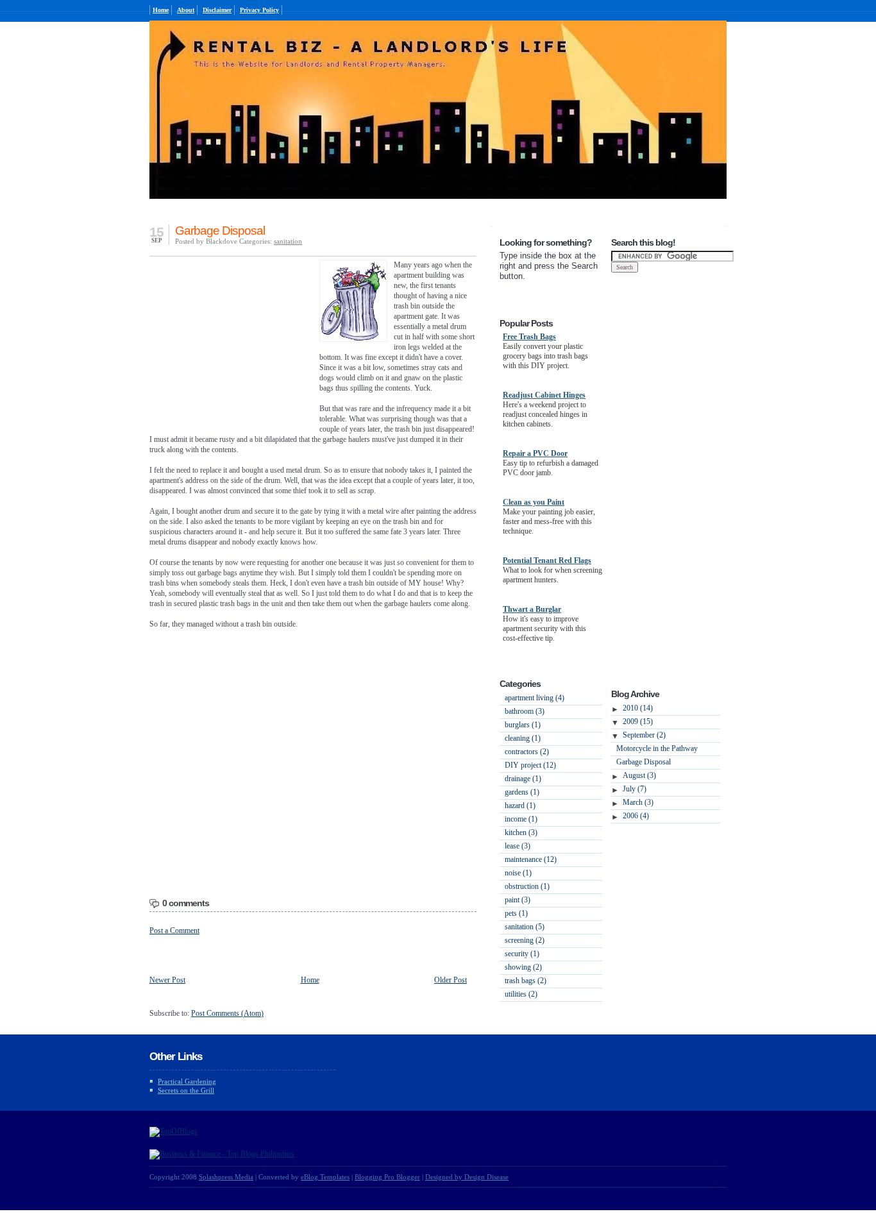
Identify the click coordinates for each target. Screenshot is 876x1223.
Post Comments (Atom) (227, 1013)
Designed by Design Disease (467, 1177)
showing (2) (523, 967)
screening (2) (524, 940)
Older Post (450, 979)
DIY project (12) (530, 765)
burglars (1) (523, 724)
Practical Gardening (187, 1081)
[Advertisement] (229, 343)
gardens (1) (522, 792)
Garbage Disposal (220, 230)
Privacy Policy (259, 9)
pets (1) (516, 913)
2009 (638, 721)
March (638, 802)
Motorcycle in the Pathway (657, 748)
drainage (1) (523, 778)
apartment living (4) (534, 697)
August (639, 775)
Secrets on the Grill (186, 1090)
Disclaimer (217, 9)
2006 (636, 815)
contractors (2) (527, 751)
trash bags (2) (525, 980)
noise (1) (518, 872)
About (185, 9)
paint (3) (517, 899)
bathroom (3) (524, 711)
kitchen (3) (521, 832)
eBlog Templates (325, 1177)
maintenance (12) (531, 859)
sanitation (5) (524, 926)
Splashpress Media (226, 1177)
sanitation (288, 241)
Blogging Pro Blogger (387, 1177)
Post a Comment (174, 930)
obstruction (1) (527, 886)
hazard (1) (520, 805)
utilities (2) (521, 994)
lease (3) (517, 845)
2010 (638, 708)
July (634, 788)
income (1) (521, 818)
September (644, 734)
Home (161, 9)
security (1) (522, 953)
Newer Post (167, 979)
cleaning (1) (523, 738)
